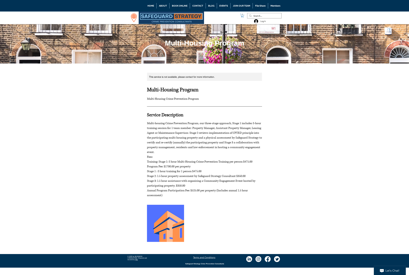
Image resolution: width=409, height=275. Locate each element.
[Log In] (255, 21)
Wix (136, 259)
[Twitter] (277, 259)
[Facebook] (268, 259)
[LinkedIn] (249, 259)
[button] (242, 15)
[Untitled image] (165, 223)
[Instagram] (258, 259)
